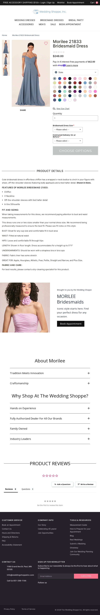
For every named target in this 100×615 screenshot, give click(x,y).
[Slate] (54, 78)
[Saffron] (59, 95)
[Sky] (85, 95)
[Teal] (59, 100)
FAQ (3, 541)
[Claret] (80, 82)
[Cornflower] (85, 82)
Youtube (51, 587)
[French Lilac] (90, 87)
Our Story (42, 525)
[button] (50, 373)
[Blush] (85, 78)
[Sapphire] (69, 95)
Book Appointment (75, 3)
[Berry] (64, 78)
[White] (69, 100)
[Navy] (80, 91)
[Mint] (64, 91)
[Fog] (85, 87)
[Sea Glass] (75, 95)
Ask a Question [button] (63, 484)
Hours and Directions (11, 533)
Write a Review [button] (87, 484)
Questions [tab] (26, 489)
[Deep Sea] (90, 82)
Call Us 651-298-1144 (16, 581)
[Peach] (85, 91)
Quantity (57, 113)
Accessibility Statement (12, 545)
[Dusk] (64, 87)
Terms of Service (28, 609)
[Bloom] (75, 78)
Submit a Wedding (78, 543)
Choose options (75, 151)
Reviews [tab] (9, 489)
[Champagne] (64, 82)
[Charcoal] (69, 82)
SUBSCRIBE (86, 576)
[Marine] (59, 91)
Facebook (40, 586)
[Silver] (80, 95)
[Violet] (64, 100)
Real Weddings (76, 539)
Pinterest (58, 586)
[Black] (69, 78)
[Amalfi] (59, 78)
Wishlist (60, 3)
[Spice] (95, 95)
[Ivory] (95, 87)
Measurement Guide (78, 525)
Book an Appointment (11, 525)
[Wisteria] (75, 100)
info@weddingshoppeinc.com (20, 575)
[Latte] (54, 91)
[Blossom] (80, 78)
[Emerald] (75, 87)
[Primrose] (95, 91)
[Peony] (90, 91)
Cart (93, 2)
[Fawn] (80, 87)
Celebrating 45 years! (47, 529)
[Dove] (59, 87)
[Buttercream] (95, 78)
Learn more (72, 65)
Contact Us (6, 529)
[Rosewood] (54, 95)
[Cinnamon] (75, 82)
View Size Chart (63, 108)
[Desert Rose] (95, 82)
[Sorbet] (90, 95)
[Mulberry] (75, 91)
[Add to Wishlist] (46, 43)
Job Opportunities (45, 533)
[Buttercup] (54, 82)
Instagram (45, 586)
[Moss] (69, 91)
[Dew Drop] (54, 87)
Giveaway (74, 548)
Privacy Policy (9, 609)
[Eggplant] (69, 87)
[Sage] (64, 95)
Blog (72, 536)
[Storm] (54, 100)
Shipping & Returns (10, 537)
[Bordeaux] (90, 78)
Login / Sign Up (47, 3)
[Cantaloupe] (59, 82)
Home (4, 35)
